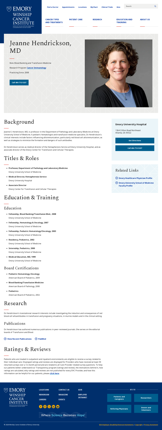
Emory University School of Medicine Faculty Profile (136, 184)
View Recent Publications (19, 339)
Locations (82, 7)
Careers (42, 399)
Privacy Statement (151, 425)
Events (62, 399)
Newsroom (44, 394)
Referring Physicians (119, 409)
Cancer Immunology (36, 67)
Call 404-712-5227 (19, 82)
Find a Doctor (52, 7)
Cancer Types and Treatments (54, 21)
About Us (145, 19)
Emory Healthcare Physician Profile (135, 178)
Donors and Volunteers (146, 408)
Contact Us (64, 389)
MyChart (94, 7)
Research (97, 19)
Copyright (139, 425)
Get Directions (135, 140)
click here (54, 373)
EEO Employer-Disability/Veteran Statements (116, 425)
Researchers (146, 398)
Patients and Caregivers (119, 398)
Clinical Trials (107, 7)
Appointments (68, 7)
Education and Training (124, 21)
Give (118, 7)
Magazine (63, 394)
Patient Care (75, 19)
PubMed (42, 339)
